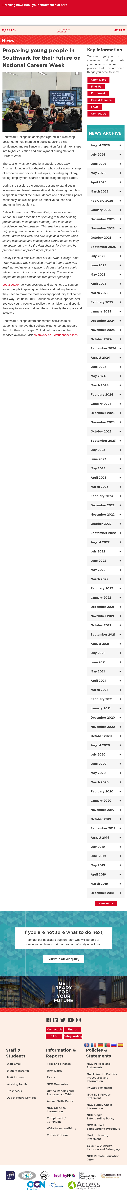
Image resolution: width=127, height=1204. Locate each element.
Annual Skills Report (61, 1101)
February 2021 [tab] (101, 699)
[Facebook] (48, 1020)
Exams (51, 1077)
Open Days (98, 79)
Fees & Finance (101, 100)
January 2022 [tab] (101, 597)
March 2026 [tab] (99, 191)
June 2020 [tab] (98, 763)
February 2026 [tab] (102, 200)
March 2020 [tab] (100, 782)
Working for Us (17, 1084)
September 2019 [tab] (103, 828)
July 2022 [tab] (98, 551)
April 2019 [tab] (98, 874)
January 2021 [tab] (101, 708)
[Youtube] (71, 1020)
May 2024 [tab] (98, 376)
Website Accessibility (61, 1128)
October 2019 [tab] (101, 819)
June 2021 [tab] (98, 662)
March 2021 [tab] (99, 690)
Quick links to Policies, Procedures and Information (102, 1078)
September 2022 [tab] (103, 533)
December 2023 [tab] (103, 413)
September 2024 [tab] (103, 348)
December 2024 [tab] (103, 320)
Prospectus (14, 1091)
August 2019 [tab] (100, 837)
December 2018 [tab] (102, 893)
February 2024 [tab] (102, 394)
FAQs (94, 107)
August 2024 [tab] (100, 357)
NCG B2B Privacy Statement (99, 1096)
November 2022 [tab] (103, 514)
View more (106, 903)
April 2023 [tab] (98, 477)
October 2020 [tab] (101, 736)
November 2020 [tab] (103, 727)
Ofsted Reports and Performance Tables (60, 1093)
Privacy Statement (99, 1088)
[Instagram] (78, 1020)
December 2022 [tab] (103, 505)
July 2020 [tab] (98, 754)
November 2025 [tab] (103, 228)
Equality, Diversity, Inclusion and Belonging (103, 1148)
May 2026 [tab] (98, 173)
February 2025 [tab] (102, 302)
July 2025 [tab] (98, 256)
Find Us (96, 86)
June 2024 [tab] (98, 367)
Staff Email (14, 1064)
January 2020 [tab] (101, 800)
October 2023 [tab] (101, 431)
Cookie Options (57, 1135)
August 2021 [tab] (100, 643)
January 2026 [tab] (101, 210)
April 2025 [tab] (98, 283)
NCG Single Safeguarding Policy (100, 1117)
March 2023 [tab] (99, 487)
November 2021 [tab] (102, 616)
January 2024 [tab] (101, 403)
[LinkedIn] (55, 1020)
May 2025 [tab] (98, 274)
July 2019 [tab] (98, 847)
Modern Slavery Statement (97, 1137)
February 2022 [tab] (102, 588)
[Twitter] (62, 1020)
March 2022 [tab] (99, 579)
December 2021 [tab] (102, 607)
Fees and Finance (59, 1064)
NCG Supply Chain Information (99, 1107)
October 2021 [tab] (101, 625)
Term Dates (54, 1071)
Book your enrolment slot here (45, 20)
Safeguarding (73, 1036)
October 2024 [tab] (101, 339)
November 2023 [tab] (103, 422)
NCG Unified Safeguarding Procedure (103, 1127)
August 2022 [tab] (100, 542)
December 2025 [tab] (103, 219)
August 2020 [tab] (100, 745)
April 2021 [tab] (98, 680)
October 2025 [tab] (101, 237)
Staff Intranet (16, 1077)
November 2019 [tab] (102, 810)
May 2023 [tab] (98, 468)
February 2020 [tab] (102, 791)
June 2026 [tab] (98, 164)
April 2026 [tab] (98, 182)
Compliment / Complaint (56, 1120)
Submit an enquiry (64, 959)
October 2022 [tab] (101, 523)
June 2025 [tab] (98, 265)
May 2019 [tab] (98, 865)
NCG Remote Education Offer (103, 1158)
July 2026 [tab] (98, 154)
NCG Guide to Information (56, 1110)
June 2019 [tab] (98, 856)
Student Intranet (18, 1071)
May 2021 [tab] (98, 671)
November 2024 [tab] (103, 330)
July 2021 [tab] (98, 653)
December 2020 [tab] (103, 717)
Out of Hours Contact (21, 1098)
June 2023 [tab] (98, 459)
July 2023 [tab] (98, 450)
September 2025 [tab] (103, 247)
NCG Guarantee (57, 1084)
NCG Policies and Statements (98, 1066)
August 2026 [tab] (100, 145)
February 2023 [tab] (102, 496)
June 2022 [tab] (98, 560)
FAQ (54, 1036)
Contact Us (98, 113)
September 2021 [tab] (103, 634)
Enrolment (98, 93)
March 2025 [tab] (99, 293)
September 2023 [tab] (103, 440)
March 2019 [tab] (99, 883)
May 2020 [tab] (98, 773)
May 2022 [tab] (98, 570)
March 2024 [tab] (99, 385)
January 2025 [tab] (101, 311)
